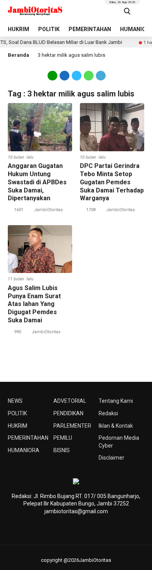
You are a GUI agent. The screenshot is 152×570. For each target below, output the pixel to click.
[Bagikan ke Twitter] (77, 75)
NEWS (15, 401)
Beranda (18, 55)
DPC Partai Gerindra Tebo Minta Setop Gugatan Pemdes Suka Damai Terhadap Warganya (112, 182)
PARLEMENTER (72, 426)
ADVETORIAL (69, 401)
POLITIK (49, 29)
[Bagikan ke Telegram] (100, 75)
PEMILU (62, 438)
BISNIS (61, 450)
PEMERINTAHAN (90, 29)
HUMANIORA (23, 450)
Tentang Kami (116, 401)
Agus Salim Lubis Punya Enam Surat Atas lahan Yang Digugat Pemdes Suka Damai (34, 304)
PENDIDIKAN (68, 413)
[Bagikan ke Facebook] (64, 75)
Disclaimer (111, 458)
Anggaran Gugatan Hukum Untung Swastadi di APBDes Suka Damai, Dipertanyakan (37, 182)
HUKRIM (18, 29)
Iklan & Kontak (116, 426)
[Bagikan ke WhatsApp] (89, 75)
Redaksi (108, 413)
